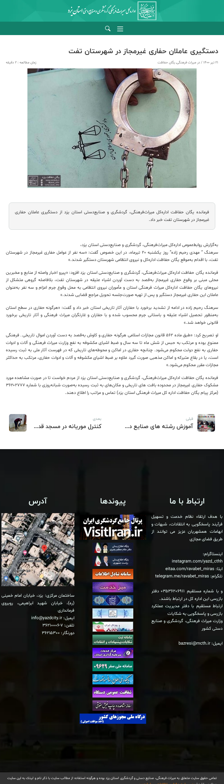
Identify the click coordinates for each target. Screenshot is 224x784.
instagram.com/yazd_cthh (197, 561)
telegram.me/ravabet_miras (182, 576)
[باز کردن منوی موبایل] (120, 29)
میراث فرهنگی (186, 62)
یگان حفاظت (166, 62)
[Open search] (107, 29)
